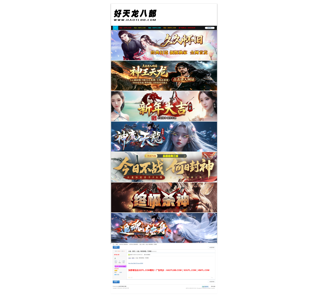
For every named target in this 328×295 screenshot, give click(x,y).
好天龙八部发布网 (133, 244)
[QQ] (205, 286)
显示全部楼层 (147, 254)
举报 (212, 277)
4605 (123, 261)
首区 (133, 258)
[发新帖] (116, 247)
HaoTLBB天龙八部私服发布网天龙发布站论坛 (113, 244)
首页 (115, 28)
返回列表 (212, 247)
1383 (115, 261)
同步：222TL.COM (125, 28)
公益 (129, 258)
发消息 (117, 274)
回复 (131, 277)
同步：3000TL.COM (169, 28)
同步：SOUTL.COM (154, 28)
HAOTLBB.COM (122, 286)
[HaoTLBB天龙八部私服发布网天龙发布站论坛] (138, 24)
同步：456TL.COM (140, 28)
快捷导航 (209, 27)
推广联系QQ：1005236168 (187, 28)
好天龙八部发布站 (124, 244)
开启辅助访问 (214, 1)
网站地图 (213, 286)
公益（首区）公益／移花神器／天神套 (148, 244)
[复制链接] (154, 251)
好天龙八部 (116, 254)
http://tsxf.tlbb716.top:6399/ (135, 263)
